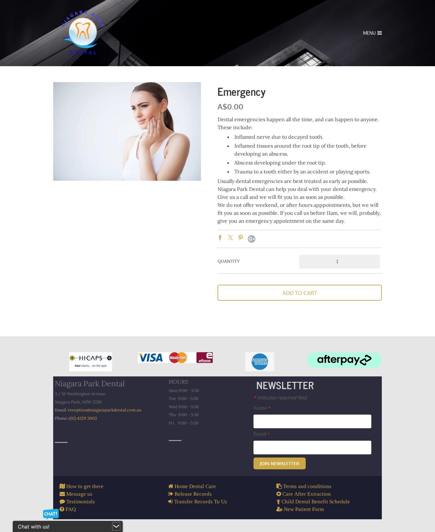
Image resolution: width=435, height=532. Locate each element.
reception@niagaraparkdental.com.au (104, 410)
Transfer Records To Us (200, 501)
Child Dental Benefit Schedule (315, 501)
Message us (78, 493)
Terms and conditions (307, 486)
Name (261, 408)
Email (261, 434)
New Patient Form (303, 509)
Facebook (221, 238)
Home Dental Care (194, 486)
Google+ (251, 239)
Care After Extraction (306, 493)
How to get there (84, 486)
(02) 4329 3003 (83, 418)
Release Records (192, 493)
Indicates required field (280, 397)
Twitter (231, 238)
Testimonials (80, 501)
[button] (300, 293)
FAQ (70, 509)
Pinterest (242, 238)
